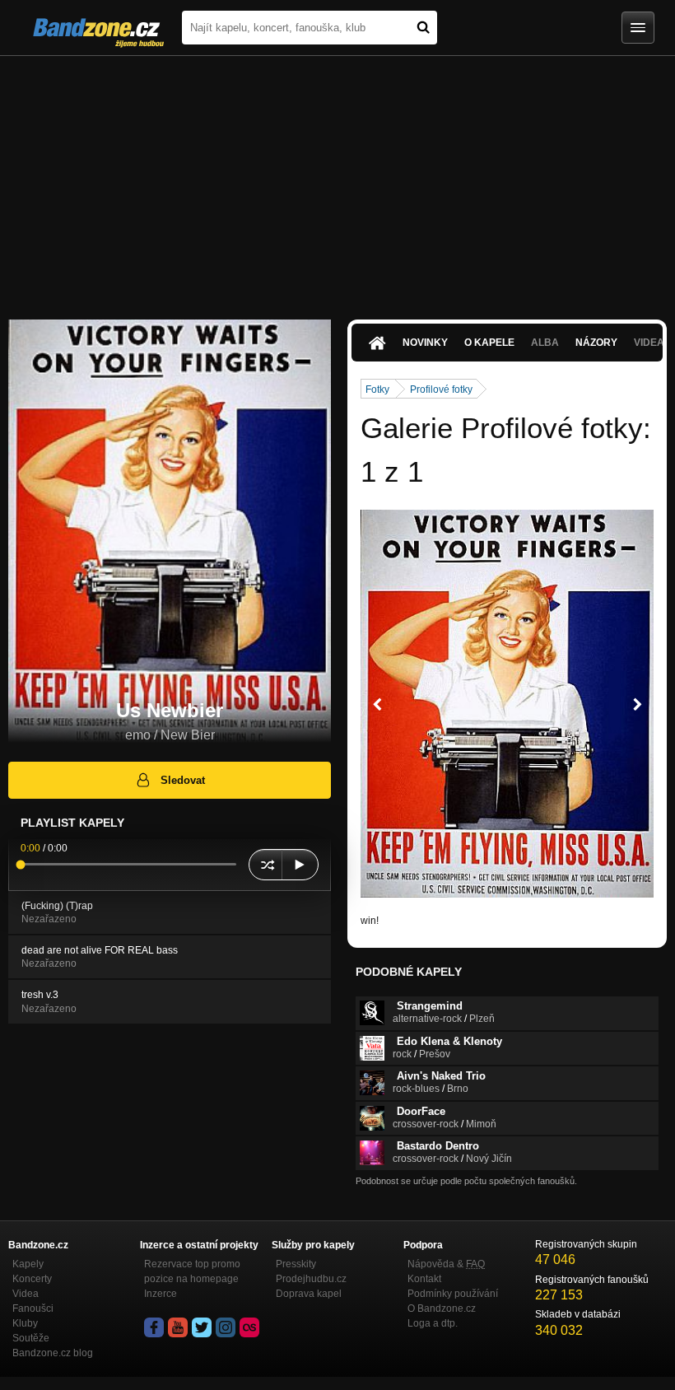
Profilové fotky (441, 389)
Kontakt (424, 1279)
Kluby (25, 1323)
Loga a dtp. (432, 1323)
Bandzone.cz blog (52, 1353)
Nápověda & (446, 1264)
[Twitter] (202, 1327)
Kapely (28, 1264)
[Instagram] (225, 1327)
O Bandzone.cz (441, 1308)
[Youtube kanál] (178, 1327)
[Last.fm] (249, 1327)
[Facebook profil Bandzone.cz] (154, 1327)
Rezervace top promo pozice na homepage (192, 1271)
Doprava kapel (309, 1293)
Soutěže (30, 1338)
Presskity (296, 1264)
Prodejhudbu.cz (311, 1279)
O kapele (489, 342)
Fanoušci (33, 1308)
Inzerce (160, 1293)
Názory (596, 342)
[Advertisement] (337, 179)
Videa (25, 1293)
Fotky (377, 389)
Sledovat (183, 780)
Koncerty (32, 1279)
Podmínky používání (452, 1293)
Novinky (425, 342)
